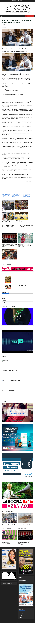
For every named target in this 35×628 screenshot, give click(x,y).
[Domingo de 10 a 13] (5, 393)
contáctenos (21, 615)
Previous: (8, 225)
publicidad (21, 613)
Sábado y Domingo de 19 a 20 (14, 380)
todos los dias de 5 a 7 (13, 370)
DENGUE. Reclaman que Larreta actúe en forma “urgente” (16, 195)
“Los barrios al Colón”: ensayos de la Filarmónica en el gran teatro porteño (9, 245)
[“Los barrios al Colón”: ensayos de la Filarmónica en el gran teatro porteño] (9, 238)
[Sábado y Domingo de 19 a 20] (5, 383)
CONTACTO (4, 302)
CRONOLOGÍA (4, 296)
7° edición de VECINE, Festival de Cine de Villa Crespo (8, 542)
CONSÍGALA (4, 298)
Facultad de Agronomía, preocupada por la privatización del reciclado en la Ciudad (9, 262)
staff (20, 611)
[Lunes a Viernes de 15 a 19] (5, 363)
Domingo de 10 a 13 (12, 390)
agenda (20, 617)
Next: (25, 225)
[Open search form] (24, 16)
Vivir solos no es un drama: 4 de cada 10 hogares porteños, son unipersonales (17, 412)
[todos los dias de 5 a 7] (5, 373)
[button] (2, 16)
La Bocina (3, 24)
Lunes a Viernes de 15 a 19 (14, 360)
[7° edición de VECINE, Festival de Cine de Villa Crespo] (9, 535)
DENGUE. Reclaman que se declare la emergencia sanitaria (6, 195)
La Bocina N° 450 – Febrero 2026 (21, 285)
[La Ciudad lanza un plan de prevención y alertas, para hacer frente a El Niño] (25, 238)
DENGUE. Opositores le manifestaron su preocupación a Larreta (26, 195)
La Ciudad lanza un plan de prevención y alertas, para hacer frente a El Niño (24, 245)
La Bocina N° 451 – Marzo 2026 (21, 276)
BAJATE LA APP (30, 16)
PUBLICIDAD (4, 300)
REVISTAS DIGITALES (5, 294)
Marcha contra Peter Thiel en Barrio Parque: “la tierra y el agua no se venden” (9, 526)
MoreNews (15, 622)
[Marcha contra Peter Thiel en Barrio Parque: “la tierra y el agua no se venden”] (9, 518)
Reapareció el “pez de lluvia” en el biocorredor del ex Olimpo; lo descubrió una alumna (25, 526)
